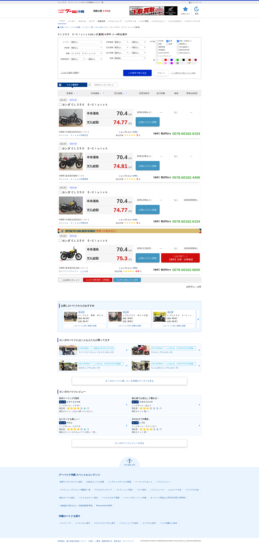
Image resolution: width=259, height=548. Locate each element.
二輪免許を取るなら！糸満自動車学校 (75, 505)
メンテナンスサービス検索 (119, 482)
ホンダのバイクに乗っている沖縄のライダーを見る (129, 381)
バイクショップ (115, 21)
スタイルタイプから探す (105, 523)
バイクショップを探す (129, 523)
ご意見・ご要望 (94, 541)
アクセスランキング (103, 490)
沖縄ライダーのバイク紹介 (71, 482)
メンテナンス (130, 21)
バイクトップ (65, 523)
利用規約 (61, 541)
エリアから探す (149, 523)
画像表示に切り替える (104, 85)
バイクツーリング (192, 21)
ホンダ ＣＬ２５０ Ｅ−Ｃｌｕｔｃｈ (85, 104)
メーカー (71, 21)
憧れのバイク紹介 (67, 498)
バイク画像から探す (168, 523)
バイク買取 (144, 21)
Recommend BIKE (104, 505)
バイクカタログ (175, 21)
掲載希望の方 (107, 541)
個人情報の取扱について (76, 541)
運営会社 (117, 541)
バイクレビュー (158, 21)
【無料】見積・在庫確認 (180, 258)
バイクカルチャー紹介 (88, 498)
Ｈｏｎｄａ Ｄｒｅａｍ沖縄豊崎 (73, 179)
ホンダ (63, 100)
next (198, 319)
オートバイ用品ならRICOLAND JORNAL (168, 498)
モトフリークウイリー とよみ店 (73, 271)
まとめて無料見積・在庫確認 (97, 280)
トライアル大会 (192, 490)
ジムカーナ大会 (174, 490)
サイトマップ (196, 2)
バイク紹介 (142, 490)
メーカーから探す (82, 523)
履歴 (196, 14)
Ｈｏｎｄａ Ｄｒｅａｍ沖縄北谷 (73, 135)
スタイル (82, 21)
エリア (92, 21)
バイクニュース (157, 490)
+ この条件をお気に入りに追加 (183, 73)
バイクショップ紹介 (124, 490)
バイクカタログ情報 (110, 498)
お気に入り (185, 14)
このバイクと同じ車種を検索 (85, 326)
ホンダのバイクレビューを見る (129, 443)
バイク (62, 21)
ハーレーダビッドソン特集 (135, 498)
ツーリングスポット (143, 482)
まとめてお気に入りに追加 (127, 280)
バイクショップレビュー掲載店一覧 (75, 490)
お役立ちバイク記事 (95, 482)
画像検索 (101, 21)
